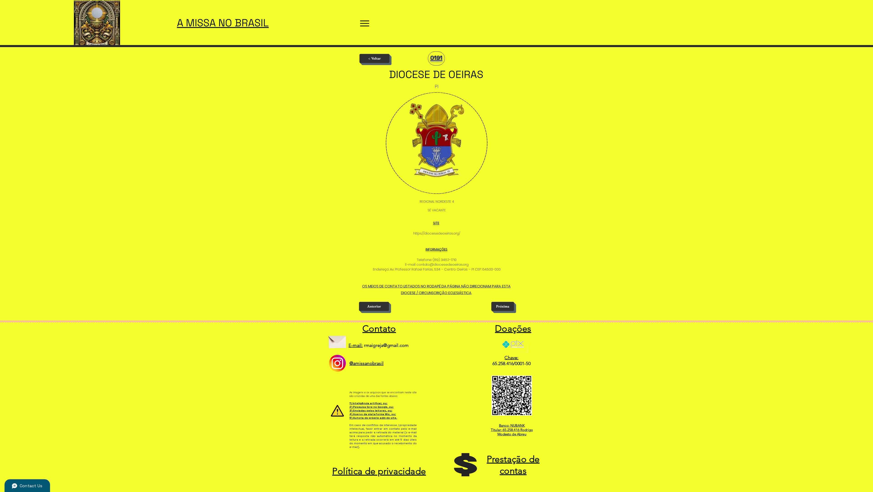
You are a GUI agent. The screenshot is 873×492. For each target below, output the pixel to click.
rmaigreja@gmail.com (386, 345)
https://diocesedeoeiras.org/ (436, 233)
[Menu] (365, 23)
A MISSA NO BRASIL (223, 22)
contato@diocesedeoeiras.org (442, 264)
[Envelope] (337, 340)
